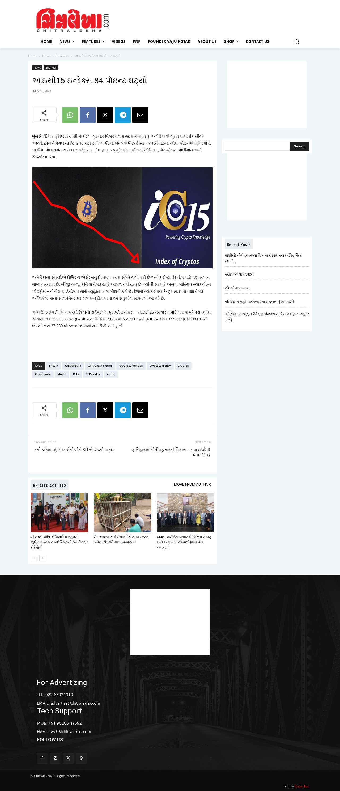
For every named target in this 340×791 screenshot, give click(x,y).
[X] (105, 115)
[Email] (140, 115)
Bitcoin (53, 365)
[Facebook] (88, 115)
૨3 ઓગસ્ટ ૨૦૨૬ (238, 288)
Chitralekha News (100, 365)
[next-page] (42, 558)
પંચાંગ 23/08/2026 (239, 274)
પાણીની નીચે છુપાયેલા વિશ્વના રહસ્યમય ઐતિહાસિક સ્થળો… (263, 258)
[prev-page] (34, 558)
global (62, 374)
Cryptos (183, 365)
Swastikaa (302, 786)
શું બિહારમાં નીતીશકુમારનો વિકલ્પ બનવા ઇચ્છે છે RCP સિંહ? (171, 452)
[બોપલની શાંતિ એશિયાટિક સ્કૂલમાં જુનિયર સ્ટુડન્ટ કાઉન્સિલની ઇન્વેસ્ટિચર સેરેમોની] (59, 512)
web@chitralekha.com (71, 731)
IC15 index (93, 374)
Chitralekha (73, 365)
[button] (296, 41)
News (46, 56)
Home (32, 56)
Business (62, 56)
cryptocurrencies (131, 365)
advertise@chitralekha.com (75, 703)
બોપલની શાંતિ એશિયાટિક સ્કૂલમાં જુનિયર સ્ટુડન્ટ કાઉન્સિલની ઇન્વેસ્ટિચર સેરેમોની (59, 542)
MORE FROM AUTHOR (192, 484)
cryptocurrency (160, 365)
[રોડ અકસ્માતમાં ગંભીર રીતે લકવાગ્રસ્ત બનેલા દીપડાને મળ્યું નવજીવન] (122, 512)
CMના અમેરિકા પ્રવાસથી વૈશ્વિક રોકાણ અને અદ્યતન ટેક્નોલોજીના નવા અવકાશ (184, 542)
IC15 (76, 374)
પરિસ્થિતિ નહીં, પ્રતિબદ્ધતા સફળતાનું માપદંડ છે (260, 301)
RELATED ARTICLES (49, 485)
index (111, 374)
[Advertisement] (215, 19)
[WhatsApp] (70, 115)
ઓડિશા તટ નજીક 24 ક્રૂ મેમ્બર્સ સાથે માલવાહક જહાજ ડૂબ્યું (267, 317)
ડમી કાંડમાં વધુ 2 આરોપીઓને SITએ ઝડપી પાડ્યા (74, 449)
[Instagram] (55, 758)
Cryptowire (43, 374)
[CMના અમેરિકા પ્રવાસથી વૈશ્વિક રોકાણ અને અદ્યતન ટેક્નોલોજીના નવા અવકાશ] (185, 512)
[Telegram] (123, 115)
